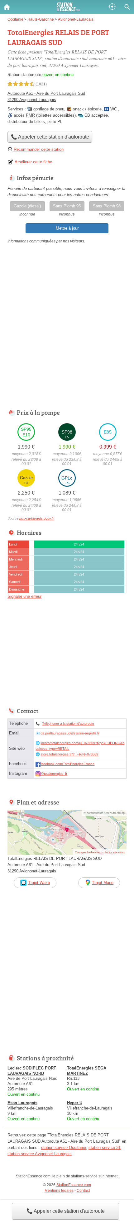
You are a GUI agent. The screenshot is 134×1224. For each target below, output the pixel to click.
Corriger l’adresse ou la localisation (100, 852)
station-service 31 (105, 1147)
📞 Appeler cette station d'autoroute (65, 1211)
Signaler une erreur (24, 596)
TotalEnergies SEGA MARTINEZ (86, 1071)
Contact (83, 1190)
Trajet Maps (102, 882)
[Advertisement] (67, 328)
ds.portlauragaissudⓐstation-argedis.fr (70, 733)
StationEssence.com (73, 1185)
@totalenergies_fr (54, 773)
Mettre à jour (67, 228)
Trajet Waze (39, 882)
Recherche (127, 7)
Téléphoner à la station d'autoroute (68, 723)
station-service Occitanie (63, 1147)
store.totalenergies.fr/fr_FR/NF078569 (69, 754)
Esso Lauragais (22, 1102)
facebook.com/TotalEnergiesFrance (67, 764)
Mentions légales (59, 1190)
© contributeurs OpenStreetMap (104, 813)
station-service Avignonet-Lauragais (39, 1153)
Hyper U (74, 1102)
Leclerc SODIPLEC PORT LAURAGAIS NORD (31, 1071)
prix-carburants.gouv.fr (36, 518)
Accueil (7, 7)
